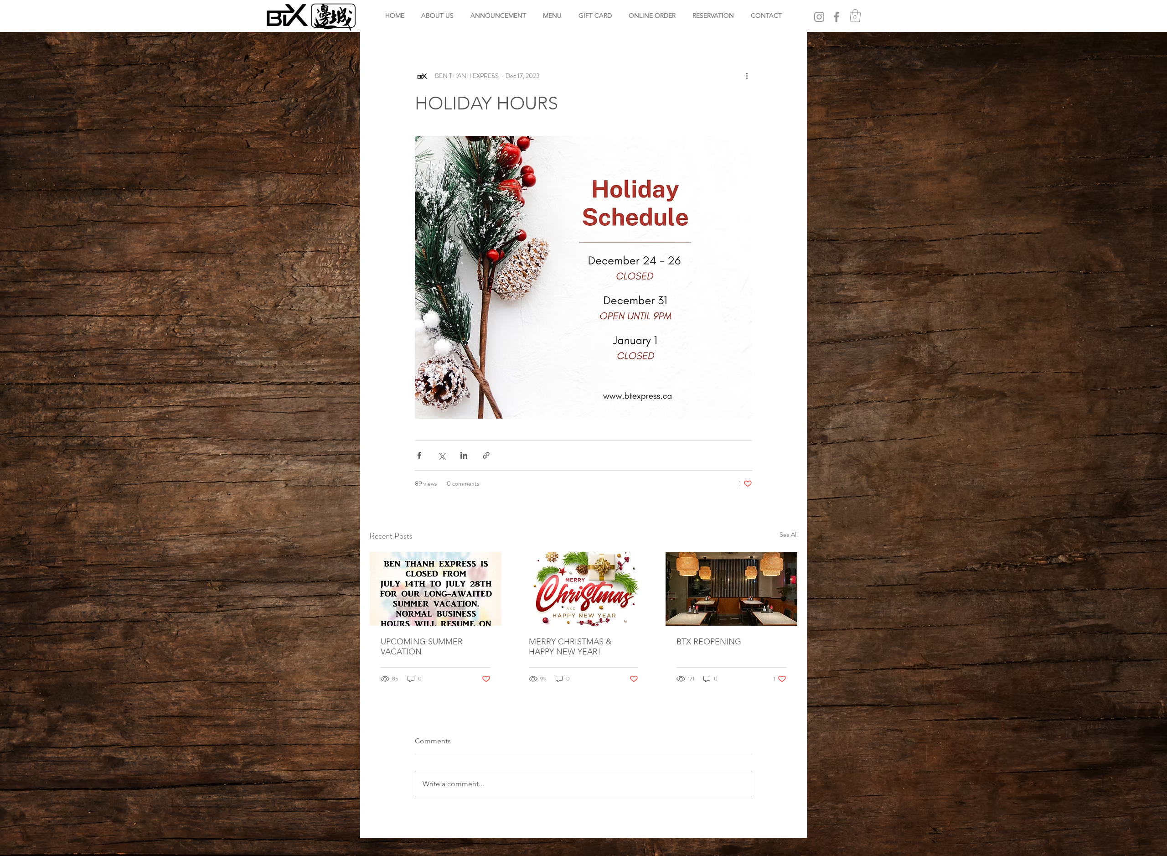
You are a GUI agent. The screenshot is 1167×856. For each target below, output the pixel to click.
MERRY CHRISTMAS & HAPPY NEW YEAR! (570, 647)
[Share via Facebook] (419, 455)
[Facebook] (836, 17)
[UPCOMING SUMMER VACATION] (435, 589)
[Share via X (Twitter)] (441, 455)
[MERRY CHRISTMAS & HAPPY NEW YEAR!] (584, 589)
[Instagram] (819, 17)
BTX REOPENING (708, 642)
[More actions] (746, 76)
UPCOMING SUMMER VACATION (422, 647)
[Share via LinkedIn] (464, 455)
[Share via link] (486, 455)
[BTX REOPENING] (731, 589)
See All (789, 534)
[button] (855, 15)
